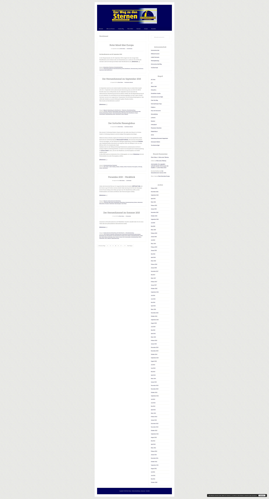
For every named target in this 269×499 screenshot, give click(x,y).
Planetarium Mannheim (156, 128)
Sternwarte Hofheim (155, 141)
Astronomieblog (115, 111)
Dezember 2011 (154, 458)
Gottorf (110, 166)
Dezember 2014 (154, 347)
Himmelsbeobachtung (118, 67)
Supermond (101, 70)
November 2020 (154, 212)
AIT (152, 83)
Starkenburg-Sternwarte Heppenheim (159, 138)
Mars (100, 237)
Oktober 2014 (154, 354)
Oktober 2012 (154, 430)
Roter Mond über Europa (122, 45)
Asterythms (153, 90)
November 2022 (154, 191)
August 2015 (154, 323)
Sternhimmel (140, 68)
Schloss (100, 168)
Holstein (125, 166)
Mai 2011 (153, 479)
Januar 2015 (154, 343)
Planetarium (114, 165)
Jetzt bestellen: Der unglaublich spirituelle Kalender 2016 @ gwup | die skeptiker (159, 166)
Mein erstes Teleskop (164, 157)
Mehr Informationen (253, 495)
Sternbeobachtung (134, 68)
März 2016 (153, 309)
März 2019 (153, 243)
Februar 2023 (154, 188)
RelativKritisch (154, 131)
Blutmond (111, 68)
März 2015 (153, 337)
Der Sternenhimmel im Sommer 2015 (121, 212)
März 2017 (153, 278)
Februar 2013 (154, 416)
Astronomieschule (122, 111)
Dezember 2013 (154, 385)
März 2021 (153, 202)
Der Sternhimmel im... (117, 110)
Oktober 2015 (154, 316)
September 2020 (155, 219)
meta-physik (154, 124)
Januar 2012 (154, 454)
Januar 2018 (154, 267)
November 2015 (154, 312)
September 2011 (154, 465)
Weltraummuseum (155, 53)
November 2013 (154, 388)
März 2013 (153, 413)
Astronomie (110, 111)
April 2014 (153, 375)
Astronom (108, 234)
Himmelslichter (154, 114)
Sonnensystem (102, 114)
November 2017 (154, 271)
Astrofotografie (116, 202)
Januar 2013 (154, 420)
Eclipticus (153, 107)
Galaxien (110, 112)
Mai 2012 (153, 440)
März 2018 (153, 260)
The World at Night (155, 145)
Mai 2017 (153, 274)
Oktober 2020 (154, 215)
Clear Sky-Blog (154, 100)
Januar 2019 (154, 250)
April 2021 (153, 198)
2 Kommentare (129, 48)
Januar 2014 (154, 382)
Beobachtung (106, 67)
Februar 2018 (154, 264)
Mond (123, 68)
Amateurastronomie (111, 200)
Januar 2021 (154, 209)
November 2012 (154, 427)
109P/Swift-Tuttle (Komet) (108, 202)
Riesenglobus (135, 166)
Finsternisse (111, 67)
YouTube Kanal (154, 67)
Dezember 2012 (154, 423)
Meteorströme (102, 203)
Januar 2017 (154, 285)
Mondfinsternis (127, 68)
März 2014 (153, 378)
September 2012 (155, 434)
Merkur (103, 237)
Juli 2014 (153, 364)
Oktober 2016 (154, 288)
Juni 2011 (153, 475)
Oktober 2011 (154, 461)
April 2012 (153, 444)
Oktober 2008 (154, 482)
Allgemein (105, 110)
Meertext (153, 121)
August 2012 (154, 437)
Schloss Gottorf (104, 150)
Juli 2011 (153, 472)
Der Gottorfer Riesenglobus (121, 123)
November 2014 (154, 350)
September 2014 (155, 357)
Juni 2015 (153, 326)
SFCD (152, 135)
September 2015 (155, 319)
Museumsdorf (120, 139)
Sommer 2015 (122, 237)
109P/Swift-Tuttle (136, 186)
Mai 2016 (153, 302)
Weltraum (126, 114)
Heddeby (121, 166)
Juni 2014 (153, 368)
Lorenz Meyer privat (161, 167)
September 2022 (155, 195)
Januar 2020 (154, 236)
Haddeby (114, 166)
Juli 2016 (153, 295)
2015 (105, 234)
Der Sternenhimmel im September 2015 (121, 78)
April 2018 (153, 257)
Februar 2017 (154, 281)
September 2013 (155, 395)
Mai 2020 (153, 226)
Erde (105, 166)
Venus (106, 238)
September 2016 (155, 292)
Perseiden (107, 203)
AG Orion (105, 111)
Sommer (117, 237)
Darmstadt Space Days (156, 103)
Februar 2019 (154, 247)
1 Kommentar (128, 180)
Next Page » (130, 246)
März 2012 (153, 447)
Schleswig (140, 166)
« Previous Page (101, 246)
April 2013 (153, 409)
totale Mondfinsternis (108, 70)
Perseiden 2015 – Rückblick (121, 177)
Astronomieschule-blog (134, 16)
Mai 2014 (153, 371)
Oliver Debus (154, 157)
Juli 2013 (153, 399)
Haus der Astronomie (156, 110)
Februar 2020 (154, 233)
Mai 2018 (153, 254)
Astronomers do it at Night (157, 96)
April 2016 (153, 305)
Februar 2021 (154, 205)
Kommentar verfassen (129, 82)
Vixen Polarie (124, 203)
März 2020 (153, 229)
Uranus (122, 114)
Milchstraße (124, 112)
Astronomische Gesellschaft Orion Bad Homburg (131, 234)
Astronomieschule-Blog (156, 64)
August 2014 (154, 361)
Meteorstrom (140, 202)
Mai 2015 (153, 330)
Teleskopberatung (155, 60)
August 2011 (154, 468)
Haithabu (126, 139)
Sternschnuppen (118, 203)
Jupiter (141, 235)
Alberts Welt (153, 86)
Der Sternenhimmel (108, 235)
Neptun (136, 112)
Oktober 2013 (154, 392)
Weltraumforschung (115, 238)
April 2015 (153, 333)
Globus (107, 166)
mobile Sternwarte (155, 57)
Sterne (114, 114)
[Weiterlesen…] (136, 61)
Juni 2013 (153, 402)
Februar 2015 (154, 340)
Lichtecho (153, 117)
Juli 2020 (153, 222)
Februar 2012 (154, 451)
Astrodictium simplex (156, 93)
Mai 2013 (153, 406)
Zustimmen (262, 495)
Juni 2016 (153, 299)
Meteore (135, 202)
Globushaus (136, 154)
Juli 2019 (153, 240)
